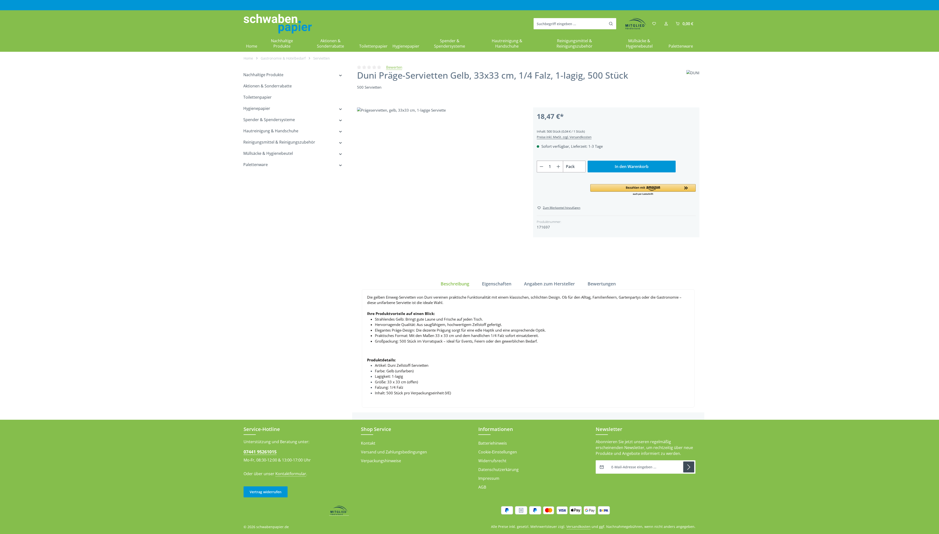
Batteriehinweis (492, 443)
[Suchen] (611, 23)
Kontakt (368, 443)
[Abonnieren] (688, 466)
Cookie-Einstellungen (497, 452)
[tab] (455, 283)
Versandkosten (578, 526)
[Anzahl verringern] (541, 166)
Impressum (488, 478)
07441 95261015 (260, 452)
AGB (482, 487)
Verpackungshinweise (381, 460)
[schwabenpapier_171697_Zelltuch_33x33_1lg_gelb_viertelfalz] (440, 190)
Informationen (495, 429)
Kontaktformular (290, 473)
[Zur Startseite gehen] (278, 24)
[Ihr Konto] (665, 23)
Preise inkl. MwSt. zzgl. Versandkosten (564, 137)
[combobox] (570, 23)
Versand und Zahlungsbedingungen (394, 452)
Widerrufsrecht (492, 460)
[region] (440, 190)
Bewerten (394, 67)
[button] (643, 190)
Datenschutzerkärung (498, 469)
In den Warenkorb (631, 166)
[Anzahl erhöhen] (558, 166)
